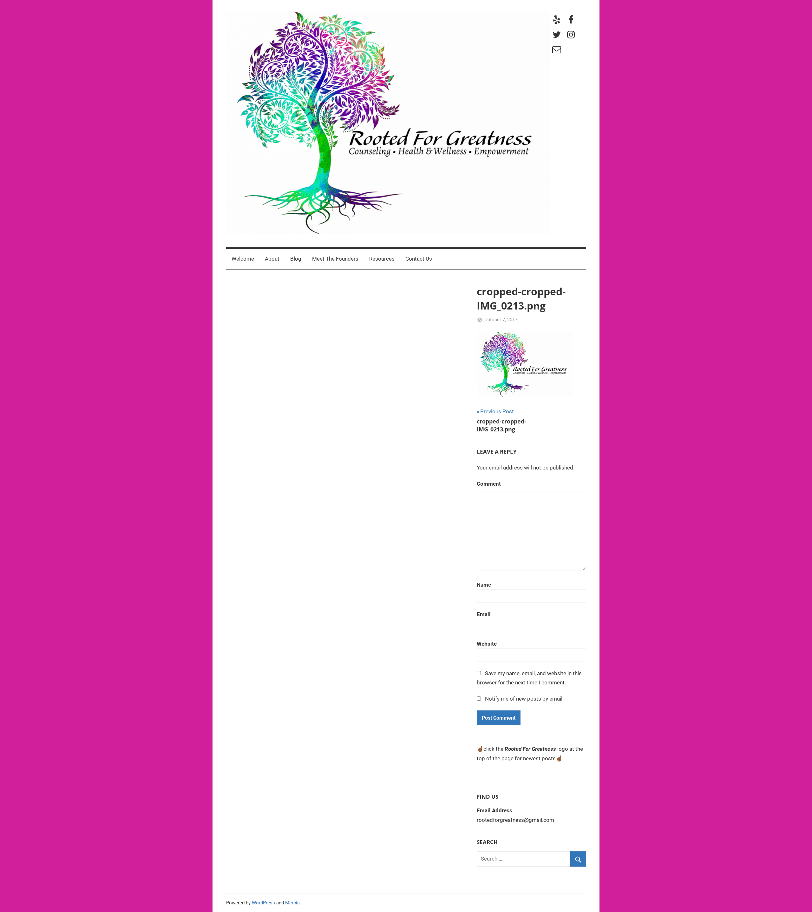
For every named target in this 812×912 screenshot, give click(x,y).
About (272, 259)
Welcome (243, 259)
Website (487, 644)
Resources (382, 259)
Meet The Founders (335, 259)
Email (484, 614)
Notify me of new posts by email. (524, 699)
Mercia (292, 903)
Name (484, 585)
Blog (295, 259)
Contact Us (418, 259)
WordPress (263, 903)
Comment (489, 484)
